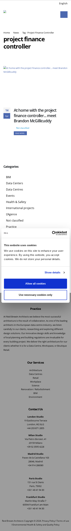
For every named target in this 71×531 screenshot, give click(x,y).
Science (35, 385)
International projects (20, 208)
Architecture (35, 370)
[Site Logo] (12, 14)
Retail (35, 377)
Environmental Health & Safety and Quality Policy (36, 524)
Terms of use (63, 520)
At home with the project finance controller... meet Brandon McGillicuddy (35, 115)
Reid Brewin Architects (13, 520)
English (63, 3)
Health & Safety (16, 202)
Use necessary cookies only (35, 294)
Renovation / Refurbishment (35, 389)
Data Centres (14, 189)
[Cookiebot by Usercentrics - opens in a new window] (52, 233)
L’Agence (11, 214)
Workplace (35, 381)
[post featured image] (35, 84)
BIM (8, 177)
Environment (35, 397)
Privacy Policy (48, 520)
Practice (11, 227)
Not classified (22, 127)
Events (10, 196)
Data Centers (14, 183)
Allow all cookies (35, 283)
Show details (52, 272)
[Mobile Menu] (64, 14)
